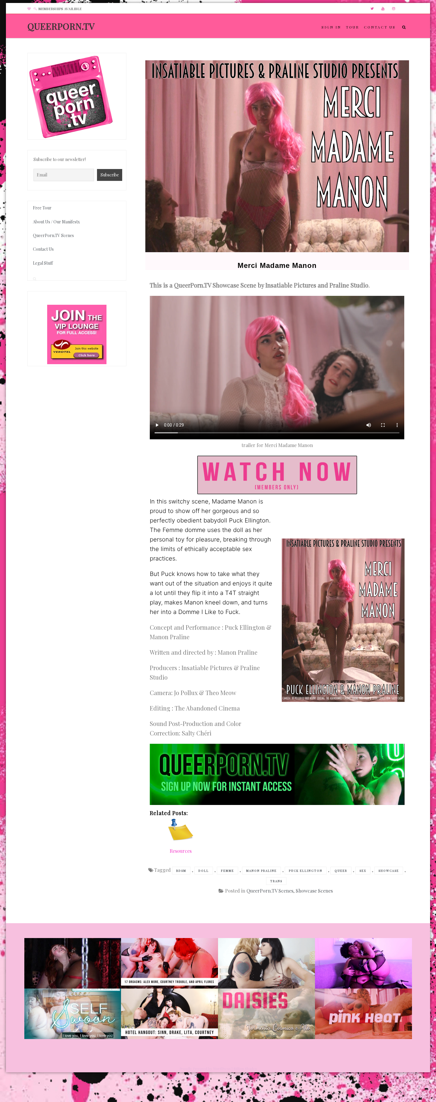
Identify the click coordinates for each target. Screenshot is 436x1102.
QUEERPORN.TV (61, 26)
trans (276, 881)
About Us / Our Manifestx (56, 222)
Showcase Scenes (314, 891)
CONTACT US (380, 27)
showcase (388, 871)
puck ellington (305, 871)
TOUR (352, 27)
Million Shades (245, 1068)
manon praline (261, 871)
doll (203, 871)
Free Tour (42, 208)
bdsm (181, 871)
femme (227, 871)
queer (341, 871)
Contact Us (43, 249)
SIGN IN (331, 27)
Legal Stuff (43, 263)
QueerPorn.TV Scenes (269, 891)
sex (362, 871)
